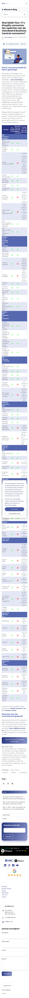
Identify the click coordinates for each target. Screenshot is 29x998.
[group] (14, 44)
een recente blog (16, 80)
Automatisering (23, 772)
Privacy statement (6, 990)
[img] (21, 44)
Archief (4, 818)
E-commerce (5, 772)
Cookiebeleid (16, 493)
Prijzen (4, 891)
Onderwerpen (6, 815)
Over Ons (4, 895)
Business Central (15, 770)
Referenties (5, 893)
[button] (26, 3)
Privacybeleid (8, 493)
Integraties (13, 772)
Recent (4, 792)
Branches (4, 887)
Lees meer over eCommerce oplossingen (14, 740)
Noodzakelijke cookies (14, 513)
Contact (4, 897)
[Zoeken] (24, 14)
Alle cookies (14, 509)
